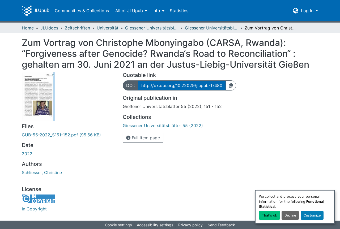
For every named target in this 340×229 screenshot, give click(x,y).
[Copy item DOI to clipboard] (231, 85)
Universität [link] (107, 28)
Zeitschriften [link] (77, 28)
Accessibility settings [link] (155, 225)
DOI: (130, 85)
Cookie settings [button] (118, 225)
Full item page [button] (145, 137)
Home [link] (28, 28)
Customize (312, 215)
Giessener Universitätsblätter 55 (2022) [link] (211, 28)
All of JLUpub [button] (129, 10)
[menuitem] (130, 10)
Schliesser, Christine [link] (42, 172)
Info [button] (156, 10)
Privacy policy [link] (190, 225)
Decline (290, 215)
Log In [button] (308, 10)
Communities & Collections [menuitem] (82, 10)
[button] (35, 10)
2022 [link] (27, 153)
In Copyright (34, 208)
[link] (69, 135)
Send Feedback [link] (221, 225)
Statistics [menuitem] (179, 10)
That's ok (269, 215)
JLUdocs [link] (49, 28)
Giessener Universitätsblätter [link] (151, 28)
